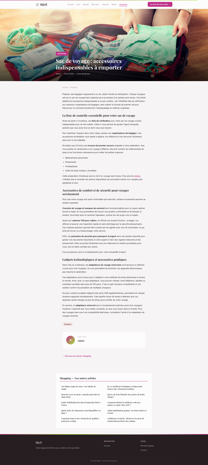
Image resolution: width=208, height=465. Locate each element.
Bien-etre (95, 4)
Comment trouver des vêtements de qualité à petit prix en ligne (80, 419)
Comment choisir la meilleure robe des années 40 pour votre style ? (123, 403)
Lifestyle (105, 4)
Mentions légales (147, 446)
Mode (114, 4)
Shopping (123, 4)
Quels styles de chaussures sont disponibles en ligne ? (81, 411)
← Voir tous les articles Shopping (76, 356)
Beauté (86, 4)
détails (137, 176)
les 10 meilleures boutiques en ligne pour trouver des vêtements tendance (124, 387)
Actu (78, 4)
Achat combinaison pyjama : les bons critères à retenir (127, 411)
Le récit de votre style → (160, 4)
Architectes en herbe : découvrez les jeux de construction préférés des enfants (125, 419)
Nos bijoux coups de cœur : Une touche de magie (78, 387)
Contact (144, 450)
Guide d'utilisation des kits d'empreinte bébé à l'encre (81, 403)
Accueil (71, 4)
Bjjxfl (41, 4)
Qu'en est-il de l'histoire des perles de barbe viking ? (126, 395)
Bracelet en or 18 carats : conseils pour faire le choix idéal (80, 395)
